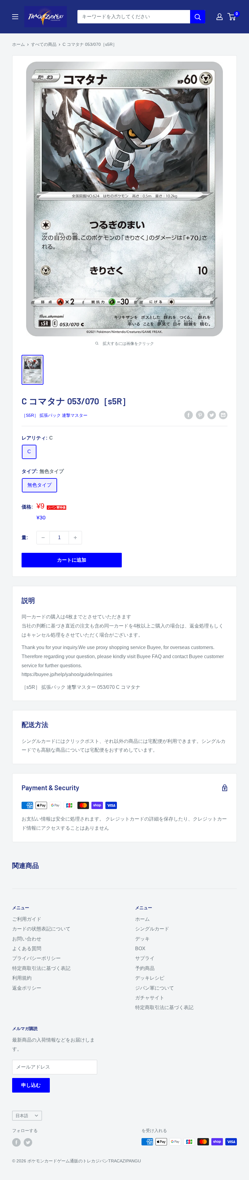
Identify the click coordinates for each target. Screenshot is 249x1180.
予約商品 (145, 968)
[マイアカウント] (220, 16)
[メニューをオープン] (15, 16)
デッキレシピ (149, 978)
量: (25, 537)
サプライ (145, 958)
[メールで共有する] (223, 414)
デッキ (142, 938)
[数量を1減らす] (43, 537)
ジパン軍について (154, 988)
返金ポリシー (26, 988)
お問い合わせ (26, 938)
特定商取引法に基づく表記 (41, 968)
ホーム (18, 44)
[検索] (197, 16)
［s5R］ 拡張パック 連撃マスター (54, 415)
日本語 (21, 1116)
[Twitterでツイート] (211, 414)
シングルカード (152, 928)
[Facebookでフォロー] (16, 1142)
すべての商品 (43, 44)
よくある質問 (26, 948)
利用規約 (22, 978)
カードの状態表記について (41, 928)
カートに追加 (71, 560)
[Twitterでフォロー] (28, 1142)
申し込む (31, 1085)
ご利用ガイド (26, 919)
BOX (140, 948)
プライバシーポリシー (36, 958)
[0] (232, 16)
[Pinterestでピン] (200, 414)
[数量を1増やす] (75, 537)
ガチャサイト (149, 997)
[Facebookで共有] (188, 414)
